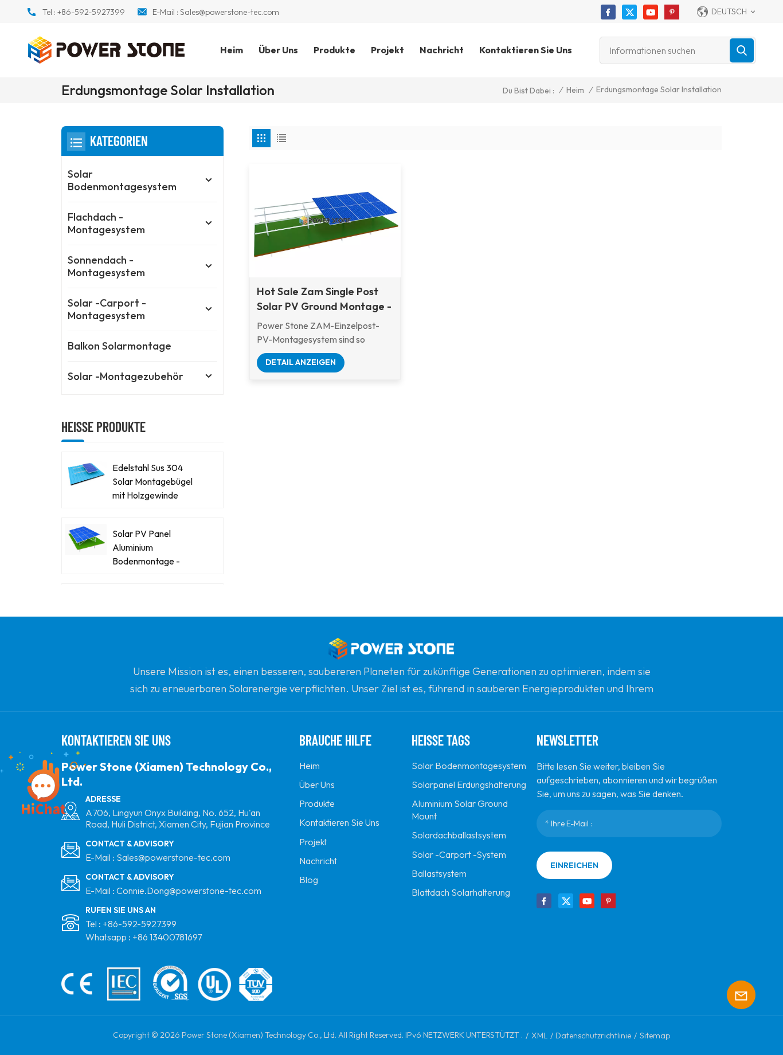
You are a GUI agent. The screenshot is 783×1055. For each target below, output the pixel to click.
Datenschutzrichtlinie (593, 1035)
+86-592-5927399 (91, 12)
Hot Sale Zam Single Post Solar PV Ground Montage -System (324, 299)
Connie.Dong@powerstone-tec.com (188, 890)
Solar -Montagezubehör (125, 376)
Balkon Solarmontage (119, 345)
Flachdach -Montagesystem (106, 223)
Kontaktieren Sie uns (525, 50)
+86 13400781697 (167, 937)
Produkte (334, 50)
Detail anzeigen (300, 362)
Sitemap (655, 1035)
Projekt (387, 50)
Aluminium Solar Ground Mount (460, 810)
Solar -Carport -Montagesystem (107, 309)
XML (539, 1035)
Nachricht (442, 50)
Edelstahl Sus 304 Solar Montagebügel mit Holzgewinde (152, 481)
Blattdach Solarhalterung (461, 892)
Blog (308, 879)
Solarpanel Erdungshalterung (469, 784)
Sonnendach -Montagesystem (106, 266)
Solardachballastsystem (459, 835)
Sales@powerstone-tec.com (229, 12)
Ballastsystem (439, 873)
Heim (231, 50)
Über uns (278, 50)
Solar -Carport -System (459, 854)
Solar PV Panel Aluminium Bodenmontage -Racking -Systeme (148, 548)
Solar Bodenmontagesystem (122, 180)
